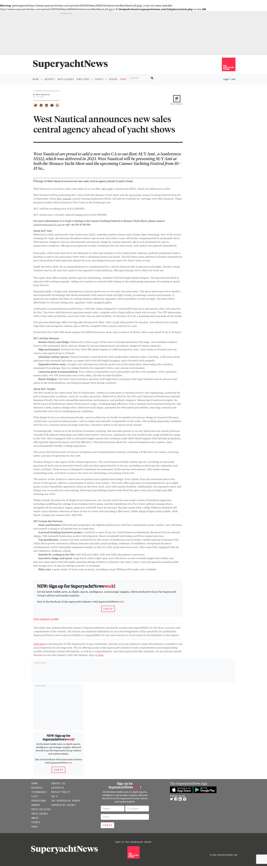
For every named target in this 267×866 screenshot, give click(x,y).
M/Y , (107, 188)
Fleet (35, 796)
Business (37, 787)
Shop (123, 79)
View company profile (46, 618)
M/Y (64, 198)
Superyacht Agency (63, 805)
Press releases (41, 809)
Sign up (108, 608)
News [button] (36, 79)
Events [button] (100, 79)
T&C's (54, 796)
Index (35, 818)
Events (36, 822)
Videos (113, 79)
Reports (50, 79)
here (100, 655)
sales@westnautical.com (47, 224)
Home (35, 783)
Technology (39, 792)
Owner (36, 805)
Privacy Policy (60, 792)
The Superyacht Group (65, 800)
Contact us (58, 783)
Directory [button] (83, 79)
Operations (39, 800)
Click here (39, 643)
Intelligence (65, 79)
